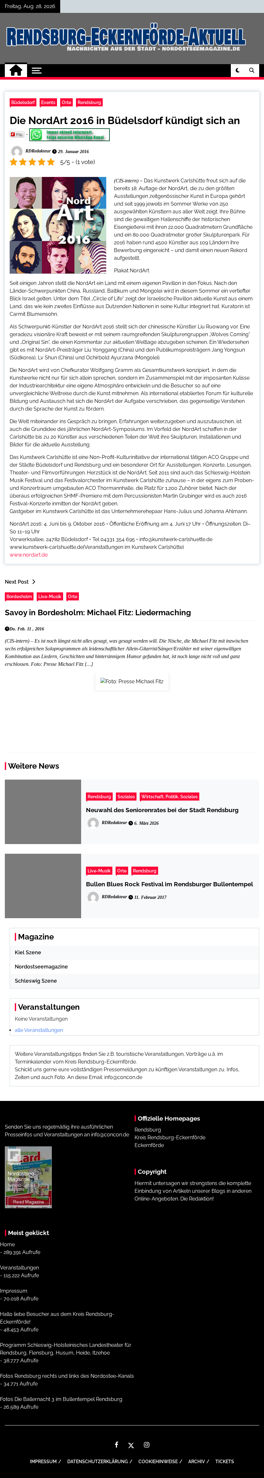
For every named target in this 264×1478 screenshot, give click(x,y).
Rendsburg (89, 102)
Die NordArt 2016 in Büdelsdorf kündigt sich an (125, 120)
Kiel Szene (28, 952)
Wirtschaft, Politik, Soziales (169, 796)
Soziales (126, 796)
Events (48, 102)
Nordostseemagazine (41, 967)
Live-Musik (49, 596)
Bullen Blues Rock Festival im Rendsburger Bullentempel (169, 884)
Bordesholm (19, 596)
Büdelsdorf (23, 102)
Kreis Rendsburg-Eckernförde (170, 1137)
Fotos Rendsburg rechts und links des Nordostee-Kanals (67, 1376)
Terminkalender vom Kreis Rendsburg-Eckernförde (75, 1062)
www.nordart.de (29, 555)
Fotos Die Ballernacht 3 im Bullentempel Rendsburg (61, 1399)
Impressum (13, 1291)
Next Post (17, 582)
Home (7, 1244)
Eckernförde (149, 1145)
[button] (237, 70)
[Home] (16, 70)
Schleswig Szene (36, 981)
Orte (66, 102)
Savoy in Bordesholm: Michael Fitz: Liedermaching (98, 612)
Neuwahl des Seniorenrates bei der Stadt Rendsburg (162, 809)
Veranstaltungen (19, 1268)
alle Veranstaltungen (39, 1030)
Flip (19, 134)
